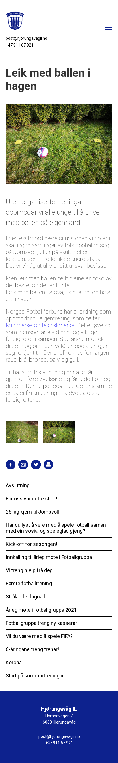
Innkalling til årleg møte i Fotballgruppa (49, 557)
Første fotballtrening (29, 583)
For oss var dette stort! (31, 499)
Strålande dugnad (25, 597)
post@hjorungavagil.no (26, 38)
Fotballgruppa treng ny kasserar (41, 623)
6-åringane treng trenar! (32, 649)
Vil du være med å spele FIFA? (39, 636)
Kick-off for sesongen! (31, 544)
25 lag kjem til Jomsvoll (32, 512)
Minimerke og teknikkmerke (40, 325)
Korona (14, 662)
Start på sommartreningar (35, 676)
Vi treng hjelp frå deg (29, 570)
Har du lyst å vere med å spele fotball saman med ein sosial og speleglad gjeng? (56, 528)
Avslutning (18, 485)
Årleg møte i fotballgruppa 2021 (41, 610)
